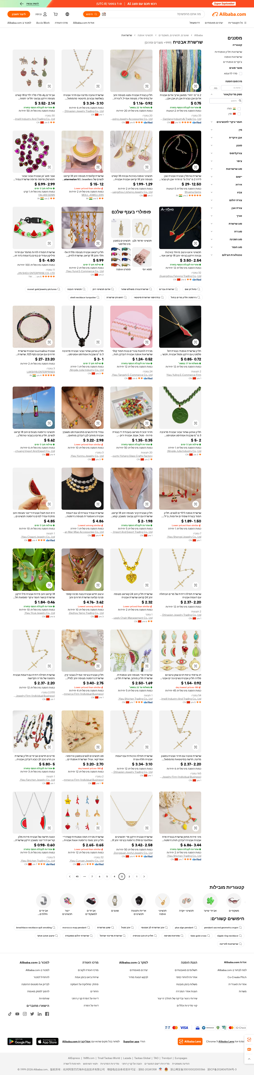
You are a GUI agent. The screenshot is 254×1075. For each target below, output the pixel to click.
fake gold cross (198, 935)
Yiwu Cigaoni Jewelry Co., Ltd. (38, 536)
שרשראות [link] (126, 35)
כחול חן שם (191, 289)
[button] (104, 14)
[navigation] (225, 456)
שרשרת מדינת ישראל (111, 935)
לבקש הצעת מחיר (138, 977)
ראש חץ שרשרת (115, 297)
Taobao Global (142, 1058)
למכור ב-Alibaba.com (37, 970)
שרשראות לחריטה (229, 944)
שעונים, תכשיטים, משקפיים (174, 35)
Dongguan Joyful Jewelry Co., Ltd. (132, 852)
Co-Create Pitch (237, 977)
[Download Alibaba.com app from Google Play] (20, 1041)
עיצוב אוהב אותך (45, 935)
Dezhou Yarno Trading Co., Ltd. (86, 612)
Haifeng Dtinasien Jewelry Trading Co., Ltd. (83, 111)
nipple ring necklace (227, 935)
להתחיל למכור (41, 977)
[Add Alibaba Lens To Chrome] (190, 1041)
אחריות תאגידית (238, 984)
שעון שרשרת (103, 927)
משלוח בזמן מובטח (186, 984)
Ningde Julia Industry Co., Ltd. (86, 369)
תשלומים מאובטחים (186, 970)
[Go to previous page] (144, 876)
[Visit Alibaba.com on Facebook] (47, 1014)
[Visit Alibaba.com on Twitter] (32, 1014)
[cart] (55, 14)
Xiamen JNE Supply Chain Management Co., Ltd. (131, 617)
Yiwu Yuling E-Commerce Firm (183, 374)
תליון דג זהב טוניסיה (143, 935)
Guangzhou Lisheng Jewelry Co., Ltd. (131, 191)
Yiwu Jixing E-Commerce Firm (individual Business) (83, 693)
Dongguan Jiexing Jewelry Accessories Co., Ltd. (131, 118)
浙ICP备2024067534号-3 (222, 1069)
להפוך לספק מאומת (38, 991)
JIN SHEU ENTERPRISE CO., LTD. (36, 273)
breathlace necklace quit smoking (34, 927)
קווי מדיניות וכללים (187, 1005)
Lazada (127, 1058)
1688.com (88, 1058)
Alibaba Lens (226, 1041)
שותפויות (44, 998)
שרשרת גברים (166, 289)
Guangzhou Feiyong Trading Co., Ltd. (180, 276)
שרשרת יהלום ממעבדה (77, 935)
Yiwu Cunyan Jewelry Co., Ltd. (86, 860)
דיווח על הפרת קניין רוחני (85, 998)
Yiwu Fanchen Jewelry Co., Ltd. (37, 779)
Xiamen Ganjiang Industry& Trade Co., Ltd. (180, 118)
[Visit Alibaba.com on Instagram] (24, 1014)
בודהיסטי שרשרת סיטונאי (147, 297)
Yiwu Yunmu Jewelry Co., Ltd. (87, 455)
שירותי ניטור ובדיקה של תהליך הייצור (177, 998)
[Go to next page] (69, 876)
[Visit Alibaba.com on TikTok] (10, 1014)
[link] (249, 1039)
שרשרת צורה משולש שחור (134, 289)
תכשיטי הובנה (74, 289)
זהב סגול (125, 927)
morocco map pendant (74, 927)
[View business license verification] (160, 1069)
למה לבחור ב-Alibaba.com (232, 970)
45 (77, 876)
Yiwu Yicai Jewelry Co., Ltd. (39, 612)
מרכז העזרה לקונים (88, 970)
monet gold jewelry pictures (42, 289)
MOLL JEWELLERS (93, 194)
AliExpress (74, 1058)
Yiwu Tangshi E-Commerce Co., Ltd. (132, 374)
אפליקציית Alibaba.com (76, 1041)
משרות (243, 991)
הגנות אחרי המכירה (186, 991)
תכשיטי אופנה (145, 35)
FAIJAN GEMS (46, 194)
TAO (156, 1058)
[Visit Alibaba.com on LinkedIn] (39, 1014)
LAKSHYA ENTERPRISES (41, 371)
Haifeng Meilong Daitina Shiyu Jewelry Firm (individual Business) (34, 695)
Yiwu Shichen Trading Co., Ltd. (135, 698)
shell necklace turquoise (83, 297)
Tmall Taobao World (109, 1058)
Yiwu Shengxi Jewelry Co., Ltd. (184, 536)
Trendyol (167, 1058)
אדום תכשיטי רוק (101, 289)
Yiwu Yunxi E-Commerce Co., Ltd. (85, 271)
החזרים (94, 991)
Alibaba (198, 35)
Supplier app (131, 1041)
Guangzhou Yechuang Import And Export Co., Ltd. (34, 451)
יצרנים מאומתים (139, 970)
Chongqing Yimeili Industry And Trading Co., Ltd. (34, 118)
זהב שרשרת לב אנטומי (152, 927)
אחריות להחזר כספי (186, 977)
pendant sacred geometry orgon (221, 927)
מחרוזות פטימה (172, 935)
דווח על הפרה (91, 1005)
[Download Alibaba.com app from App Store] (47, 1041)
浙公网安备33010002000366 (187, 1069)
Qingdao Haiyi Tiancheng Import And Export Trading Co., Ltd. (131, 531)
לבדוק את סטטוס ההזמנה (35, 984)
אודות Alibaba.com (235, 962)
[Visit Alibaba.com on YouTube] (17, 1014)
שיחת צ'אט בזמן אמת (87, 977)
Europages (181, 1058)
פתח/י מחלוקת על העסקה (84, 984)
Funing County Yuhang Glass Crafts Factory (131, 455)
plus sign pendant (184, 927)
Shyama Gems (193, 191)
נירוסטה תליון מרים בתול (184, 297)
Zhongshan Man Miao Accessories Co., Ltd (83, 531)
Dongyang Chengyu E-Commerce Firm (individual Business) (83, 779)
